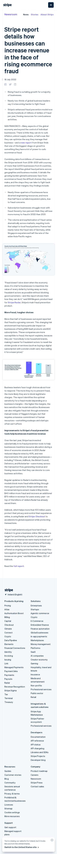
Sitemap (8, 808)
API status (36, 744)
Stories (34, 14)
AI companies (37, 655)
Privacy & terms (12, 793)
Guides (7, 771)
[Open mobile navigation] (51, 5)
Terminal (8, 698)
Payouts (8, 678)
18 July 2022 (10, 79)
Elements (9, 644)
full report (19, 566)
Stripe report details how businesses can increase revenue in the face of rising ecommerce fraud (28, 50)
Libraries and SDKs (40, 752)
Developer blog (38, 760)
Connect (8, 632)
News (26, 14)
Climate (8, 628)
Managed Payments (14, 667)
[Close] (51, 840)
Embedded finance (40, 624)
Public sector (37, 693)
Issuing (7, 659)
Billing (7, 617)
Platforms (35, 648)
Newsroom (10, 14)
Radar (7, 682)
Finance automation (40, 628)
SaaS (33, 651)
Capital (7, 621)
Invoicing (8, 655)
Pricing (7, 605)
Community (9, 782)
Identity (8, 651)
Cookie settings (12, 812)
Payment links (11, 671)
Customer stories (12, 774)
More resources (12, 816)
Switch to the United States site (20, 847)
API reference (37, 740)
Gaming (34, 663)
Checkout (9, 624)
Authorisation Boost (14, 613)
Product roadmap (39, 771)
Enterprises (36, 605)
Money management (40, 644)
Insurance (35, 674)
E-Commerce (37, 621)
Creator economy (39, 659)
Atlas (6, 609)
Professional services (41, 689)
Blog (6, 778)
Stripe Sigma (10, 690)
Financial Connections (14, 648)
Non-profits (36, 685)
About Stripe (47, 14)
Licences (8, 804)
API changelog (37, 748)
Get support (10, 827)
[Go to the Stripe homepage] (8, 590)
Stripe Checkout (36, 516)
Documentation (38, 736)
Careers (34, 774)
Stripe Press (36, 782)
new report (26, 142)
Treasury (8, 702)
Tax (6, 694)
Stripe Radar (14, 302)
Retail (33, 697)
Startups (35, 609)
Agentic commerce (40, 613)
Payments (9, 675)
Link (6, 663)
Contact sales (37, 786)
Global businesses (39, 632)
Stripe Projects (38, 756)
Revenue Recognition (14, 686)
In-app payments (39, 636)
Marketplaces (37, 640)
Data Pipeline (10, 640)
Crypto (7, 636)
